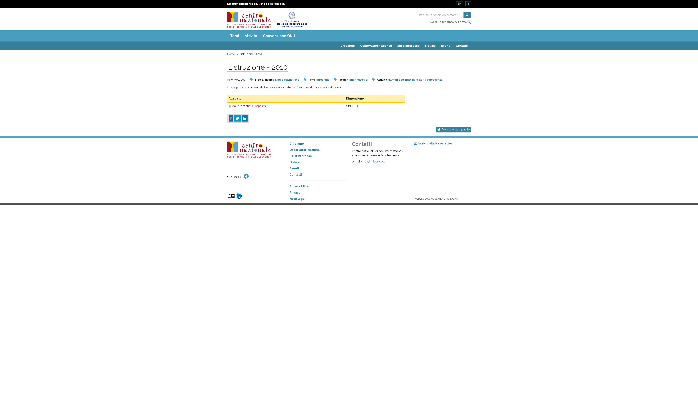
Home (231, 54)
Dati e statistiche (287, 79)
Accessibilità (299, 186)
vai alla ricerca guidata (449, 22)
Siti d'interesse (408, 45)
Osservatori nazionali (376, 45)
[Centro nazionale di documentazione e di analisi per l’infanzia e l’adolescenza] (249, 20)
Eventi (445, 45)
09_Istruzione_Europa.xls (249, 106)
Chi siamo (347, 45)
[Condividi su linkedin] (245, 118)
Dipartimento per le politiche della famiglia (256, 3)
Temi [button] (234, 36)
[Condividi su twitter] (237, 118)
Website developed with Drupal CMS (436, 198)
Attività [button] (251, 36)
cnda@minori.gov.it (373, 161)
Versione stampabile (456, 129)
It (468, 3)
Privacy (295, 192)
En (460, 3)
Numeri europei (357, 79)
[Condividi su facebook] (231, 118)
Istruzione (323, 79)
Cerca (467, 15)
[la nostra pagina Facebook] (246, 176)
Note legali (298, 199)
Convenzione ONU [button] (279, 36)
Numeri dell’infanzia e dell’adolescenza (415, 79)
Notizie (430, 45)
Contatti (462, 45)
